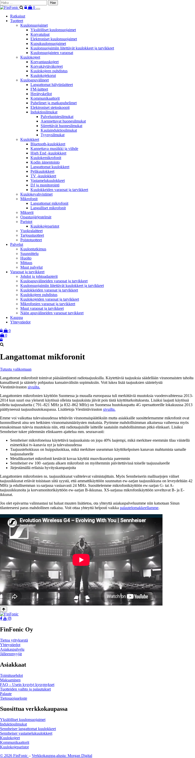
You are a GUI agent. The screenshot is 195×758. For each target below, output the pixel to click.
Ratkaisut (17, 16)
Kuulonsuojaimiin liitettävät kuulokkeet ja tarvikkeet (72, 48)
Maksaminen (10, 680)
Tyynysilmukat (52, 135)
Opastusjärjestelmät (35, 217)
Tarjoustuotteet (32, 235)
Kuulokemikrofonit (45, 158)
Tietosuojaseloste (13, 698)
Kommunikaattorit (45, 98)
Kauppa (16, 317)
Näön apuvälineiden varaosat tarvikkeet (52, 313)
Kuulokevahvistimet (36, 194)
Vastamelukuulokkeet (47, 180)
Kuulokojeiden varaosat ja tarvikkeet (49, 299)
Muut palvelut (31, 267)
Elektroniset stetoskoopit (50, 107)
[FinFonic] (10, 7)
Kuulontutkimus (33, 249)
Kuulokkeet (29, 139)
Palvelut (16, 244)
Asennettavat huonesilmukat (63, 121)
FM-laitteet (39, 89)
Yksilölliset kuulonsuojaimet (53, 30)
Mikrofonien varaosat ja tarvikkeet (47, 304)
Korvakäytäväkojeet (46, 66)
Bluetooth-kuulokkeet (47, 144)
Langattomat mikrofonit (49, 203)
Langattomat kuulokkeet (49, 167)
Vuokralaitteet (31, 231)
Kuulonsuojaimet (34, 25)
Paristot (26, 221)
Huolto (25, 258)
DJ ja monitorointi (44, 185)
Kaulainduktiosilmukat (59, 130)
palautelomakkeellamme (139, 508)
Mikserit (27, 212)
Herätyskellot (41, 94)
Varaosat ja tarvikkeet (27, 272)
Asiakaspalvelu (12, 649)
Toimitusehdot (11, 675)
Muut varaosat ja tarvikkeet (42, 308)
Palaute (6, 694)
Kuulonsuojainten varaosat (51, 52)
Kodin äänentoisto (45, 162)
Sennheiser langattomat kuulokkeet (28, 729)
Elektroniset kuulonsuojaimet (53, 39)
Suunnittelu (29, 253)
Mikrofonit (29, 199)
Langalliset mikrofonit (48, 208)
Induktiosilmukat (43, 112)
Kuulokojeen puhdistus (49, 71)
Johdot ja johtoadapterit (39, 276)
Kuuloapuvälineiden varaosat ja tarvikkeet (54, 281)
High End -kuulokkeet (48, 153)
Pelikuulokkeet (42, 171)
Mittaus (26, 263)
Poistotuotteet (31, 240)
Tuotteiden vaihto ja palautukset (25, 689)
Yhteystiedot (20, 322)
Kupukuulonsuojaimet (48, 43)
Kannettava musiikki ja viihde (54, 148)
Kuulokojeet (30, 57)
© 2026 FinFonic (14, 755)
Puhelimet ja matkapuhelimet (53, 103)
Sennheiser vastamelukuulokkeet (26, 733)
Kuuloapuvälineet (34, 80)
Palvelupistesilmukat (57, 116)
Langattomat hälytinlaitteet (51, 84)
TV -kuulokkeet (43, 176)
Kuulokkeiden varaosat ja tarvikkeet (59, 189)
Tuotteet (16, 21)
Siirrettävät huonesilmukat (61, 126)
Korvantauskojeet (44, 62)
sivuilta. (34, 387)
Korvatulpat (40, 34)
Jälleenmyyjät (11, 654)
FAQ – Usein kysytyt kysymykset (27, 684)
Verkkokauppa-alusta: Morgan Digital (62, 755)
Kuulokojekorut (43, 75)
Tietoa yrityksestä (14, 640)
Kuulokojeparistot (44, 226)
